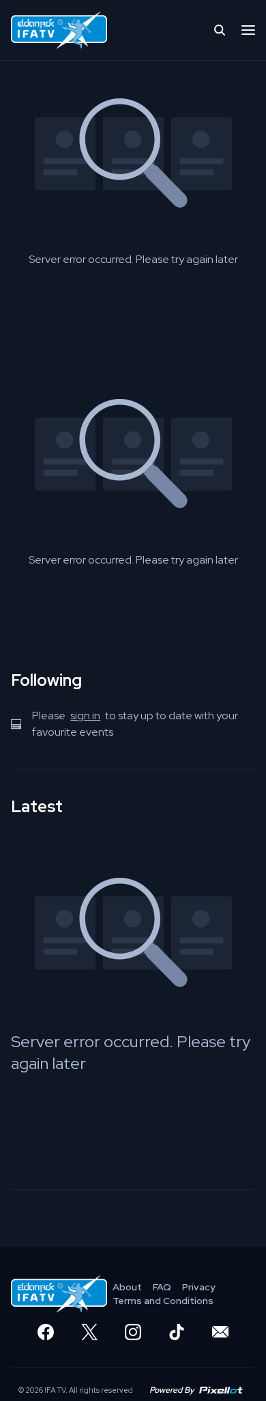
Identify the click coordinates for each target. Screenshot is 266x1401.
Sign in (85, 715)
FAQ (162, 1287)
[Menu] (248, 30)
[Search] (220, 30)
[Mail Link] (220, 1332)
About (127, 1287)
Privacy (199, 1287)
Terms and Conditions (163, 1300)
